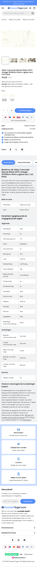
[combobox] (18, 13)
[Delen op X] (16, 149)
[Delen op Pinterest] (22, 149)
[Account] (30, 8)
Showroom (27, 420)
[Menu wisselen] (3, 8)
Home (4, 19)
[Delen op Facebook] (10, 149)
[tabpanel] (18, 294)
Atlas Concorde (14, 19)
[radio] (4, 97)
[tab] (8, 162)
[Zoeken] (32, 13)
